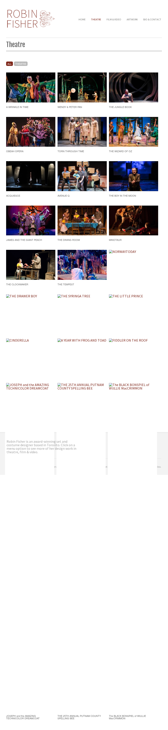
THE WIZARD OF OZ (120, 151)
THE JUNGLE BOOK (120, 107)
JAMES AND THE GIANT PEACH (24, 240)
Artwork (132, 19)
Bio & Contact (152, 19)
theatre (20, 63)
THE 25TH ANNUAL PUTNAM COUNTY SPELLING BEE (79, 717)
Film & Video (114, 19)
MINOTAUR (115, 240)
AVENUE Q (64, 195)
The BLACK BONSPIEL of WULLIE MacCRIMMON (127, 717)
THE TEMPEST (66, 284)
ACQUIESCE (13, 195)
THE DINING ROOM (69, 240)
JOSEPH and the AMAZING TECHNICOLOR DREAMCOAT (23, 717)
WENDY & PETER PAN (70, 107)
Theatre (96, 19)
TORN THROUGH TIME (71, 151)
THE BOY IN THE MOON (122, 195)
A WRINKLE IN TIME (17, 107)
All (9, 63)
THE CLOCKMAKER (17, 284)
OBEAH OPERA (14, 151)
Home (82, 19)
